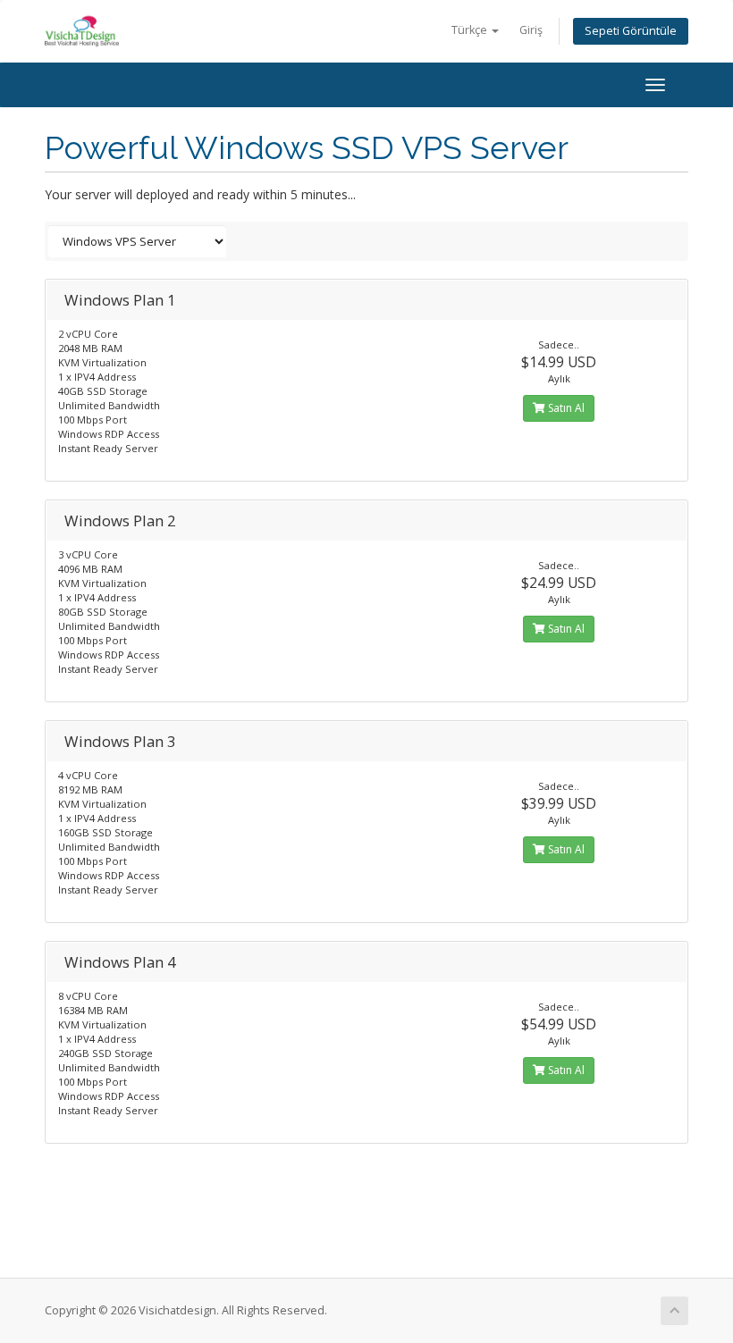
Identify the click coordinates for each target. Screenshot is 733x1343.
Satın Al (565, 407)
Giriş (531, 30)
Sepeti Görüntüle (631, 30)
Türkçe (470, 30)
